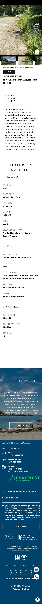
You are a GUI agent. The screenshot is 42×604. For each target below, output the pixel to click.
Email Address (10, 498)
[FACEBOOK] (11, 572)
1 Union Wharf (15, 469)
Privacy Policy (16, 519)
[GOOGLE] (31, 572)
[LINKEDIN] (21, 572)
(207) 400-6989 (14, 462)
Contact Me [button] (21, 425)
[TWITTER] (26, 572)
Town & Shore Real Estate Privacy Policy (21, 565)
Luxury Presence (27, 578)
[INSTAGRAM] (16, 572)
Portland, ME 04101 (18, 471)
